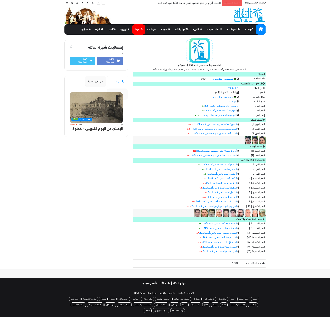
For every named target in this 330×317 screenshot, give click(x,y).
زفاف (255, 299)
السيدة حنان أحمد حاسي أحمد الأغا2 (219, 251)
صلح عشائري (161, 305)
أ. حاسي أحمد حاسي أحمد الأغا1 (221, 174)
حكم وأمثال (147, 299)
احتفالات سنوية (95, 305)
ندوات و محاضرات (116, 81)
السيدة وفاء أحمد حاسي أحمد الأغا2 (220, 237)
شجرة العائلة (139, 293)
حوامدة (232, 101)
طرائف (135, 299)
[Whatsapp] (92, 3)
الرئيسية (191, 293)
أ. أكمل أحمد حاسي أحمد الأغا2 (222, 192)
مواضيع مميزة (95, 81)
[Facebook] (87, 3)
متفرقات (222, 299)
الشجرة (196, 29)
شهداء (138, 29)
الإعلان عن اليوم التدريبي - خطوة (98, 129)
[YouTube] (77, 3)
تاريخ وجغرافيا (124, 305)
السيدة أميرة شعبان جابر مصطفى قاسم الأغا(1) (213, 155)
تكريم (215, 305)
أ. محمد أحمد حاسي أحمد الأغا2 (222, 197)
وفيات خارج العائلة (237, 305)
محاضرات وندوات (181, 299)
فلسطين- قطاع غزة (223, 79)
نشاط (184, 305)
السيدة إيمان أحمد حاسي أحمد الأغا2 (219, 242)
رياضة (103, 299)
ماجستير (171, 293)
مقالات (197, 299)
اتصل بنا (85, 29)
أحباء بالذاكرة (180, 29)
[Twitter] (82, 3)
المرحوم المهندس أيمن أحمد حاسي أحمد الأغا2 (214, 206)
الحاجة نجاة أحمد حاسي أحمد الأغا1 (220, 228)
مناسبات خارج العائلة (143, 305)
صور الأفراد (152, 293)
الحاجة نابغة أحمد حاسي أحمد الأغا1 (220, 223)
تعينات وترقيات (163, 299)
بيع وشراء (75, 299)
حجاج (206, 305)
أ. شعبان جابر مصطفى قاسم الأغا (221, 106)
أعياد (224, 305)
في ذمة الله (209, 299)
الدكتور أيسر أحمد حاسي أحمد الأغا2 (219, 187)
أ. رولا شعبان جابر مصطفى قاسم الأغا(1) (216, 151)
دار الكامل (110, 305)
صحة (113, 299)
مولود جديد (243, 299)
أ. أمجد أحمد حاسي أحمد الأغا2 (222, 178)
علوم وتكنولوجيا (89, 299)
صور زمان (195, 305)
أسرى (110, 29)
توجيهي (124, 29)
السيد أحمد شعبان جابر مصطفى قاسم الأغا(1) (214, 133)
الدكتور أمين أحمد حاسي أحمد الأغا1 (219, 164)
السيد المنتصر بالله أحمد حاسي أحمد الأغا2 (216, 201)
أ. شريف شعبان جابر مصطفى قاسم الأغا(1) (215, 124)
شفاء (148, 310)
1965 (231, 88)
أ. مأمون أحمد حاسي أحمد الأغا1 (221, 169)
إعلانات (253, 305)
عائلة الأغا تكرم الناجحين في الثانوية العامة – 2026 (192, 3)
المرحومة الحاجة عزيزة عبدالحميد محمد (217, 115)
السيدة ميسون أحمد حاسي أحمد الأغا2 (218, 233)
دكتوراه (163, 293)
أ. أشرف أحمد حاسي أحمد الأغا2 (221, 183)
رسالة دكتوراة (177, 310)
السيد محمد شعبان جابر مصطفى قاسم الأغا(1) (214, 129)
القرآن (98, 29)
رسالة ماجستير (78, 305)
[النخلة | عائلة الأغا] (250, 15)
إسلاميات (123, 299)
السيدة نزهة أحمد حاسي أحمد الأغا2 (219, 246)
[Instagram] (72, 3)
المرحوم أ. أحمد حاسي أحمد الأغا (221, 110)
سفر (232, 299)
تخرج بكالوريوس (161, 310)
